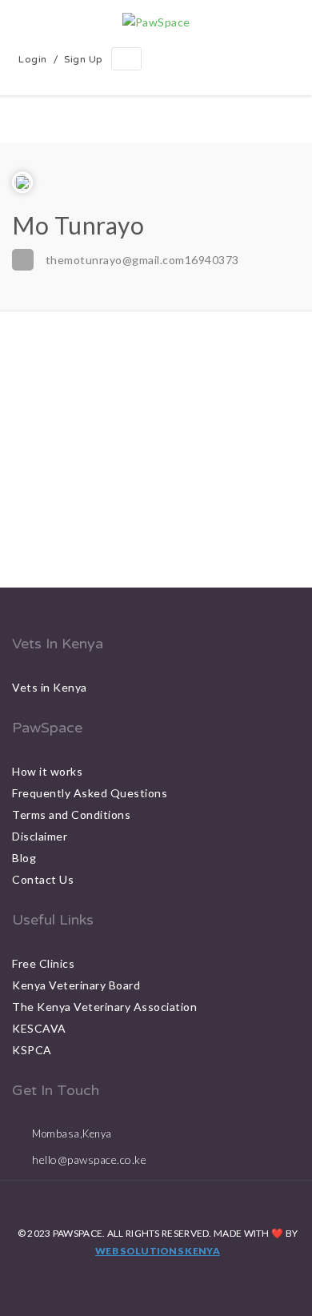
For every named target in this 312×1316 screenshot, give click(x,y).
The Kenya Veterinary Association (104, 1006)
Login (32, 59)
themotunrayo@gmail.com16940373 (142, 260)
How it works (47, 771)
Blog (24, 858)
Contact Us (43, 879)
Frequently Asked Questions (89, 793)
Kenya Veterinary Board (76, 985)
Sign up (83, 59)
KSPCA (32, 1050)
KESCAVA (39, 1028)
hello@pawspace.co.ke (89, 1159)
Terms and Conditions (71, 814)
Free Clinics (43, 963)
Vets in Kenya (49, 687)
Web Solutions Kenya (157, 1251)
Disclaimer (39, 836)
